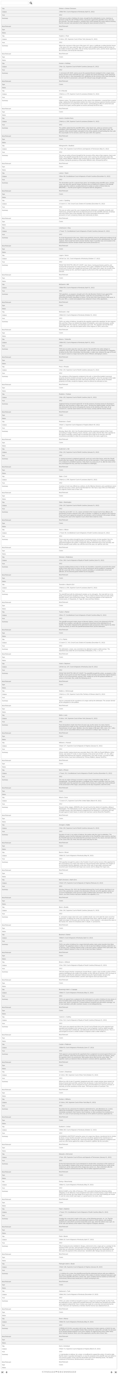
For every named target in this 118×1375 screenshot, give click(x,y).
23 (75, 1372)
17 (62, 1372)
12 (52, 1372)
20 (69, 1372)
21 (71, 1372)
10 (48, 1372)
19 (67, 1372)
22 (73, 1372)
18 (65, 1372)
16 (60, 1372)
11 (50, 1372)
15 (58, 1372)
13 (54, 1372)
